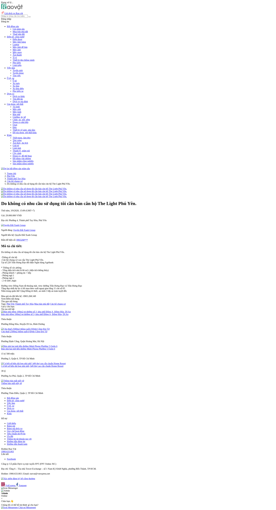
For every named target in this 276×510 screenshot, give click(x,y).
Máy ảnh (17, 49)
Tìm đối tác (18, 99)
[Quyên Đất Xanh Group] (13, 225)
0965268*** (22, 240)
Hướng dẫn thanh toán (17, 444)
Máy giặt (17, 109)
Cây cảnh (17, 153)
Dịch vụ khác (19, 96)
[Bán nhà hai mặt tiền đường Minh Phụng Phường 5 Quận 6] (29, 346)
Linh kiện (17, 65)
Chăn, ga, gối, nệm (21, 119)
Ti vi (15, 57)
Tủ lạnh (16, 106)
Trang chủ (11, 173)
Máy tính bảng (19, 42)
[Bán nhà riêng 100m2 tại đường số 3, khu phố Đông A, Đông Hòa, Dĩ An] (36, 311)
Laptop (16, 44)
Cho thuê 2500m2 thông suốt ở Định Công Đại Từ (24, 331)
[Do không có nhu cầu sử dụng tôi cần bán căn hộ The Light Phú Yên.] (34, 188)
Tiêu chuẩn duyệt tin (16, 433)
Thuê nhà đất (19, 34)
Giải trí (16, 145)
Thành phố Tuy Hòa (16, 178)
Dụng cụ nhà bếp (20, 122)
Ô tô (15, 81)
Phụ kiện (17, 62)
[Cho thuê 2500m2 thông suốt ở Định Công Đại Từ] (25, 329)
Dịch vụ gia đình (20, 101)
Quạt (15, 125)
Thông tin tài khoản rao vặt (19, 439)
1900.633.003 (7, 451)
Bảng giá (11, 426)
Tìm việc (17, 75)
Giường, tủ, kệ (19, 117)
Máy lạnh (17, 112)
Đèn (15, 127)
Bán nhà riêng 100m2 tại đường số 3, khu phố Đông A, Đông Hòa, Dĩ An (34, 314)
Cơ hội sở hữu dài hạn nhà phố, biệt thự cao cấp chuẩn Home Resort (32, 366)
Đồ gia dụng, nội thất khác (25, 132)
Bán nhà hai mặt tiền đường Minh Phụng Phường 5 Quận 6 (28, 349)
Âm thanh (17, 55)
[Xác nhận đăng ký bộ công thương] (18, 478)
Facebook (11, 459)
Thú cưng (17, 140)
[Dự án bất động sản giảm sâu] (15, 168)
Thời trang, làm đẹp (21, 138)
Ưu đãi (10, 436)
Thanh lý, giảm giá (21, 150)
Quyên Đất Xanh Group (24, 230)
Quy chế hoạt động (15, 431)
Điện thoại (17, 39)
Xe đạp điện (18, 88)
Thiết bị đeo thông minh (23, 60)
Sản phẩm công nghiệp (23, 161)
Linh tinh (17, 148)
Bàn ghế (16, 114)
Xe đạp (16, 86)
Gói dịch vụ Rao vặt (13, 13)
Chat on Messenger (27, 507)
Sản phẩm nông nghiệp (23, 163)
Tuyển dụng (18, 73)
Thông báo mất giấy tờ (11, 383)
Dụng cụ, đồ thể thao (22, 156)
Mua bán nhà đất (20, 31)
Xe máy (16, 83)
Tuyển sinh (18, 70)
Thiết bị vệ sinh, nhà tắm (24, 130)
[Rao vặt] (12, 9)
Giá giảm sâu (19, 29)
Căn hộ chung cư (15, 181)
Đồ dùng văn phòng (22, 158)
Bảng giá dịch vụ (14, 428)
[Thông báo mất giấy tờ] (12, 381)
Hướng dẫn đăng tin (16, 441)
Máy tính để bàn (20, 47)
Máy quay (17, 52)
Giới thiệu (11, 423)
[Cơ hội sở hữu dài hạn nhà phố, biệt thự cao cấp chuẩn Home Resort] (33, 363)
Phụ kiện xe (18, 91)
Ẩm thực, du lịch (20, 143)
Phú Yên (11, 176)
